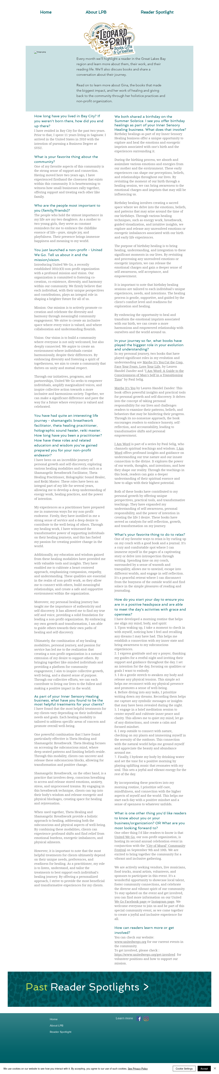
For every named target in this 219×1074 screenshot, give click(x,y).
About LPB (56, 1025)
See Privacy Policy (138, 1068)
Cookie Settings (184, 1068)
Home (54, 1019)
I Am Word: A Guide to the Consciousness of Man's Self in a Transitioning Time (149, 375)
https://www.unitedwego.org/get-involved (144, 954)
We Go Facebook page (130, 901)
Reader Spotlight (60, 1031)
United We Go (124, 837)
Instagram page (162, 901)
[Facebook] (139, 1018)
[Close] (215, 1068)
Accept (204, 1068)
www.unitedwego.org (130, 942)
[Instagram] (146, 1018)
